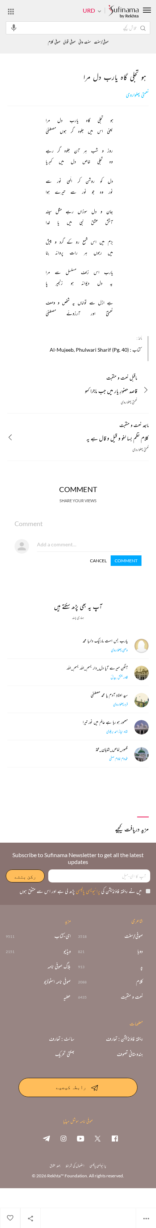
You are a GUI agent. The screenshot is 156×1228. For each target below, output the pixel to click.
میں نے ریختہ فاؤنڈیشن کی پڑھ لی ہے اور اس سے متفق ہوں (80, 891)
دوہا (140, 951)
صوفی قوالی (69, 42)
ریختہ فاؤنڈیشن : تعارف (124, 1039)
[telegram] (46, 1138)
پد (141, 966)
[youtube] (80, 1138)
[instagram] (63, 1138)
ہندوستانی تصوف (130, 1054)
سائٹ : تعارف (61, 1039)
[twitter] (97, 1138)
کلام (139, 981)
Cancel (98, 560)
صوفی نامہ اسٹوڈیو (57, 981)
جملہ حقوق (55, 1165)
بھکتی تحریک (64, 1054)
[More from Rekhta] (11, 11)
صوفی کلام (54, 42)
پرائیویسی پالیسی (87, 891)
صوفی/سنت (101, 42)
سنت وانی (84, 42)
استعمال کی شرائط (75, 1165)
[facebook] (114, 1138)
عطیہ (67, 997)
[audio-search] (14, 27)
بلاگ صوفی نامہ (59, 966)
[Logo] (123, 12)
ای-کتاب (62, 936)
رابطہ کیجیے (71, 1087)
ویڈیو (67, 951)
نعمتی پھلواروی (137, 95)
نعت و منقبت (132, 997)
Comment (126, 560)
